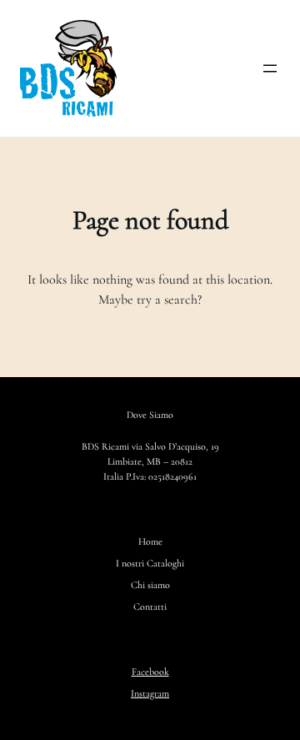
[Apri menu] (270, 68)
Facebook (150, 671)
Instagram (150, 693)
